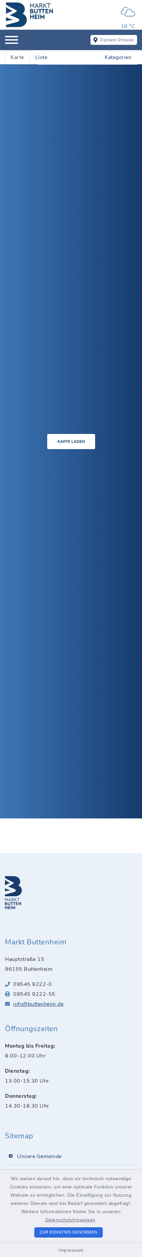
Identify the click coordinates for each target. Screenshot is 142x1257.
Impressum (71, 1250)
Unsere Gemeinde (39, 1156)
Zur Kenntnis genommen (68, 1232)
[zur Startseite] (29, 15)
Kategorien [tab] (118, 57)
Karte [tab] (17, 57)
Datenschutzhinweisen (70, 1219)
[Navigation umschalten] (11, 40)
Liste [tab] (41, 57)
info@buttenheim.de (38, 1004)
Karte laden (71, 441)
